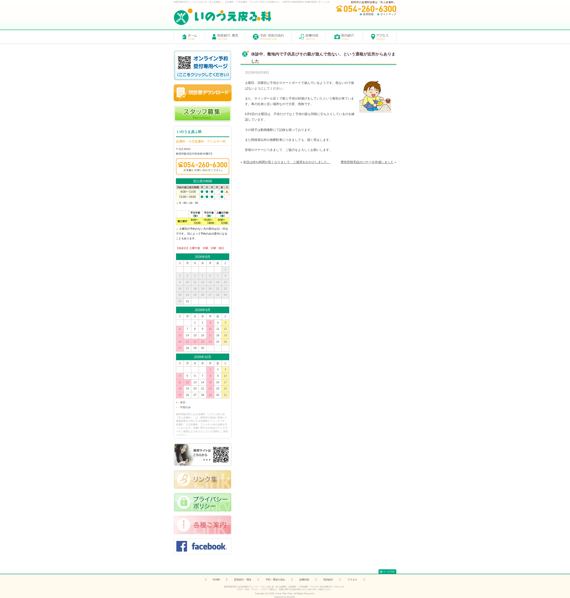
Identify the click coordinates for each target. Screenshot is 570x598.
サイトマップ (388, 14)
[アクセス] (379, 36)
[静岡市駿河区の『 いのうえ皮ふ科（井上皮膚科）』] (222, 16)
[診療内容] (308, 36)
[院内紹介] (344, 36)
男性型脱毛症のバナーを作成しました (367, 162)
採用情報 (368, 14)
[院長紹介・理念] (225, 36)
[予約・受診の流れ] (268, 36)
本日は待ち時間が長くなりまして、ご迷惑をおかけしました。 (286, 162)
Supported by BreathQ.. (285, 597)
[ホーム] (189, 36)
